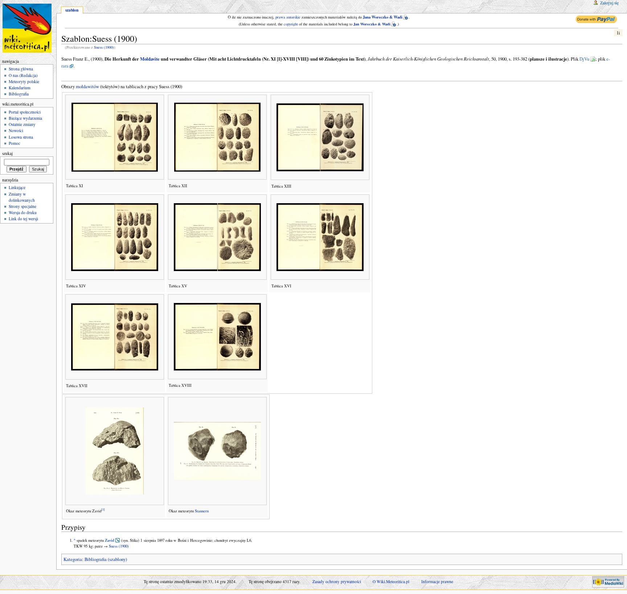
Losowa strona (21, 137)
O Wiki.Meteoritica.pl (391, 581)
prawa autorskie (287, 17)
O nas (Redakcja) (23, 75)
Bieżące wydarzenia (25, 118)
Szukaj (7, 153)
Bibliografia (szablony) (106, 559)
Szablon (71, 10)
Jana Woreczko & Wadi (382, 17)
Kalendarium (19, 87)
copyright (291, 23)
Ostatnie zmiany (22, 124)
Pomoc (14, 143)
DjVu (584, 59)
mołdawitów (87, 86)
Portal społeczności (25, 112)
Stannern (202, 510)
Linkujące (17, 187)
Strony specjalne (22, 206)
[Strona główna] (28, 28)
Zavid (109, 540)
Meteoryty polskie (24, 81)
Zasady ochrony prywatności (336, 581)
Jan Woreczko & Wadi (371, 23)
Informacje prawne (437, 581)
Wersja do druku (23, 212)
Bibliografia (19, 94)
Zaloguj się (609, 2)
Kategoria (72, 559)
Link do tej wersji (23, 218)
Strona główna (21, 68)
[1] (103, 510)
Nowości (16, 130)
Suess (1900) (104, 47)
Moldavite (150, 59)
